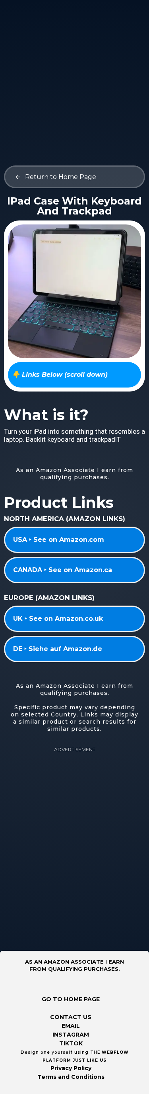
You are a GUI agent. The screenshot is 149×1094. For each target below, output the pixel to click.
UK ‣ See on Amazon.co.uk (58, 618)
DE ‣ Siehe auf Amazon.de (57, 649)
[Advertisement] (74, 75)
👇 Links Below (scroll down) (60, 374)
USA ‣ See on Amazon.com (58, 539)
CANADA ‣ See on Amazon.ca (62, 570)
